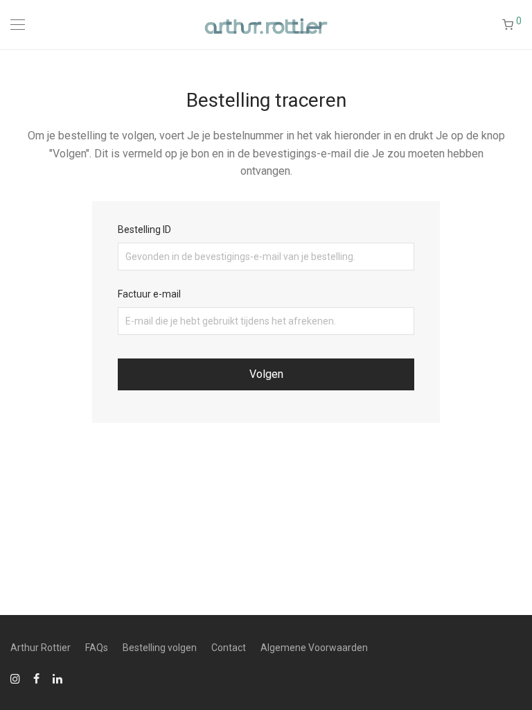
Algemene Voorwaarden (314, 647)
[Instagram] (15, 678)
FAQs (96, 647)
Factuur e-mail (149, 294)
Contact (228, 647)
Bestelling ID (144, 229)
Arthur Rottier (40, 647)
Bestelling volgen (160, 647)
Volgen (266, 374)
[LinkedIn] (58, 678)
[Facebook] (36, 678)
